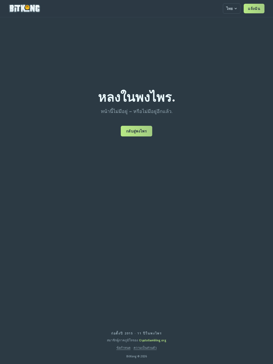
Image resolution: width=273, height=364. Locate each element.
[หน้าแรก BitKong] (25, 8)
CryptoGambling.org (152, 340)
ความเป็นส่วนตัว (145, 348)
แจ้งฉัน (254, 8)
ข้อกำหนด (124, 348)
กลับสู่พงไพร (136, 131)
